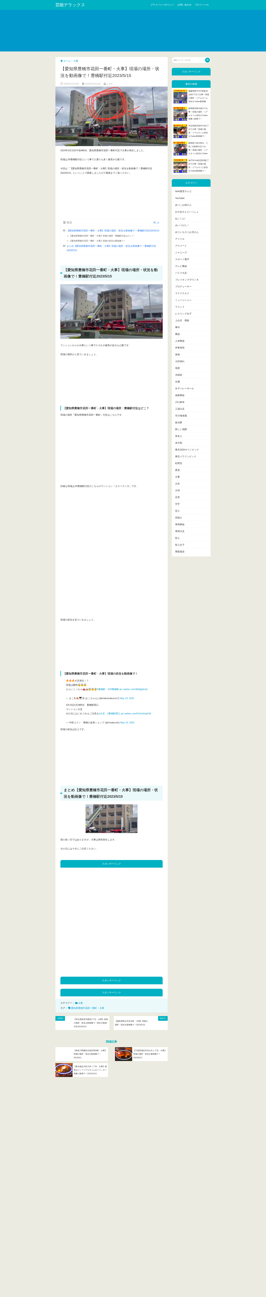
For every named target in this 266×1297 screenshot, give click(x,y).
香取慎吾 (180, 551)
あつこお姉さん (183, 205)
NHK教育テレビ (183, 191)
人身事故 (180, 341)
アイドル (180, 239)
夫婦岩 (178, 375)
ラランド (180, 307)
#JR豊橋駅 (113, 689)
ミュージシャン (183, 300)
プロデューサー (183, 286)
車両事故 (180, 524)
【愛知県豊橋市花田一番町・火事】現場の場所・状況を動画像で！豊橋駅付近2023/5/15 (113, 230)
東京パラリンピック (185, 456)
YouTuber (180, 198)
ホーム (66, 61)
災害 (177, 497)
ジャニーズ (181, 252)
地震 (177, 368)
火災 (177, 483)
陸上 (177, 538)
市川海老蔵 (181, 415)
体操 (177, 354)
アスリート (181, 245)
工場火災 (180, 409)
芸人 (177, 511)
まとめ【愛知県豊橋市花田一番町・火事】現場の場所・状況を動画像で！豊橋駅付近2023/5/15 (111, 248)
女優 (177, 381)
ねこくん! (180, 218)
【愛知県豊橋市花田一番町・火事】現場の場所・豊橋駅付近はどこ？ (101, 236)
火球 (177, 490)
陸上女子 (180, 545)
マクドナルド (182, 293)
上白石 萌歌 (182, 320)
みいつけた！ (182, 225)
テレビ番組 (181, 266)
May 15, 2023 (127, 698)
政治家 (178, 422)
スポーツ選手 (182, 259)
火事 (75, 61)
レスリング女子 (183, 313)
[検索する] (207, 60)
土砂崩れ (180, 361)
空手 (177, 504)
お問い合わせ (184, 4)
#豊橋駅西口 (113, 713)
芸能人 (178, 517)
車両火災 (180, 531)
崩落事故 (180, 395)
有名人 (178, 436)
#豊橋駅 (101, 689)
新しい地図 (181, 429)
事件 (177, 327)
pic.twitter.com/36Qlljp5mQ (134, 689)
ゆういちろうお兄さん (187, 232)
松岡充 (178, 463)
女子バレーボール (184, 388)
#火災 (102, 713)
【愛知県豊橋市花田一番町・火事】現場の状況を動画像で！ (97, 241)
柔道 (177, 470)
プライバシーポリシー (162, 4)
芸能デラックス (70, 4)
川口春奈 (180, 402)
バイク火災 (181, 273)
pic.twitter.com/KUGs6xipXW (136, 713)
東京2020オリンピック (187, 449)
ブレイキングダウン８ (187, 279)
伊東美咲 (180, 347)
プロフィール (202, 4)
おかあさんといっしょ (187, 211)
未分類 (178, 443)
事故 (177, 334)
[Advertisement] (133, 30)
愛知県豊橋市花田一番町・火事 (87, 1008)
